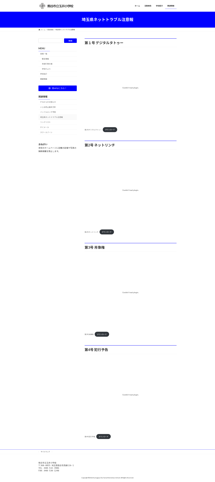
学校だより (46, 69)
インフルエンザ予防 (48, 112)
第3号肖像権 (89, 334)
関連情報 (43, 79)
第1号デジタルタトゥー (93, 130)
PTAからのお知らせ (48, 102)
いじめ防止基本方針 (48, 107)
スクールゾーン (46, 132)
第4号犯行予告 (90, 437)
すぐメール (44, 127)
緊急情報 (45, 59)
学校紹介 (43, 74)
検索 (70, 41)
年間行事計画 (47, 64)
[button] (57, 88)
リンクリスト (45, 122)
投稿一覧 (43, 54)
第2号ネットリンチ (91, 232)
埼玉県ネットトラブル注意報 (51, 117)
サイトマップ (45, 452)
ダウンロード (110, 130)
